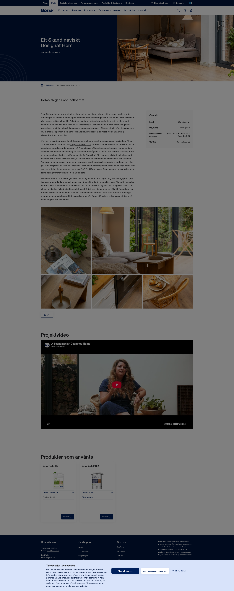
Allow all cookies (125, 571)
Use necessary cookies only (155, 571)
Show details (180, 571)
